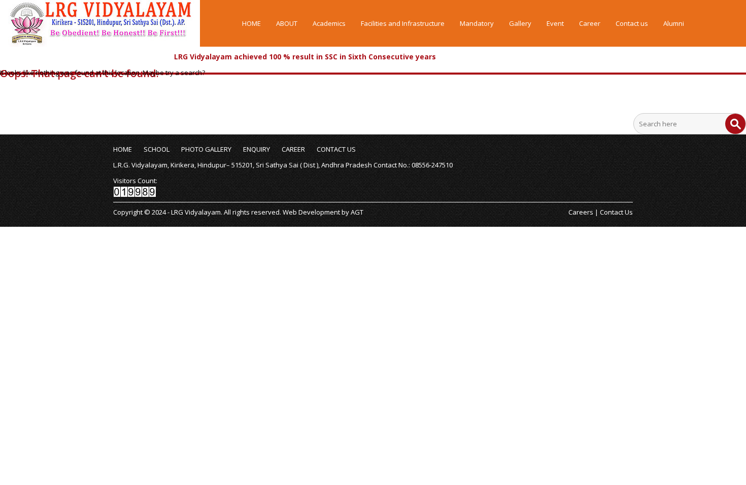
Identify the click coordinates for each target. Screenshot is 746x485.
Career (589, 23)
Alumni (673, 23)
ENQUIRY (256, 149)
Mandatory (477, 23)
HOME (251, 23)
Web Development (311, 212)
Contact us (632, 23)
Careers (580, 212)
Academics (329, 23)
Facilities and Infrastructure (403, 23)
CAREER (293, 149)
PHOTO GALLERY (206, 149)
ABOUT (286, 23)
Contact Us (616, 212)
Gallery (520, 23)
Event (555, 23)
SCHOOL (156, 149)
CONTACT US (336, 149)
